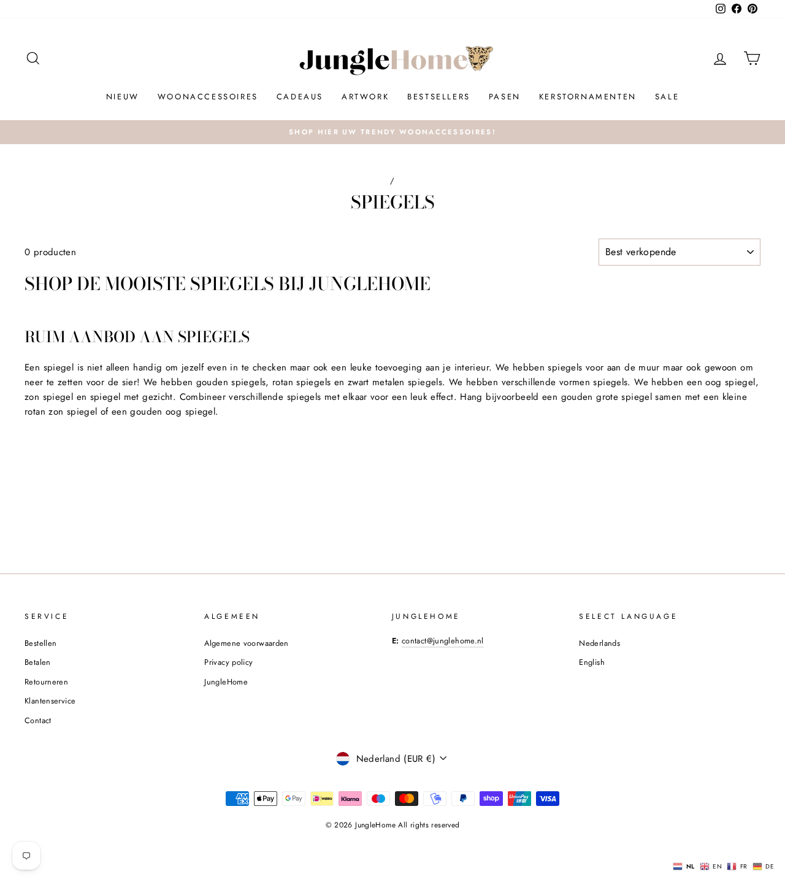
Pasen (505, 96)
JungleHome (226, 682)
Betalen (38, 662)
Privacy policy (228, 662)
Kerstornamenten (588, 96)
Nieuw (122, 96)
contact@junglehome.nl (443, 640)
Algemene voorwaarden (246, 643)
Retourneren (46, 682)
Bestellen (40, 643)
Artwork (365, 96)
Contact (38, 720)
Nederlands (599, 643)
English (592, 662)
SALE (667, 96)
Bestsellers (438, 96)
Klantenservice (50, 701)
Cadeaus (300, 96)
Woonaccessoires (208, 96)
